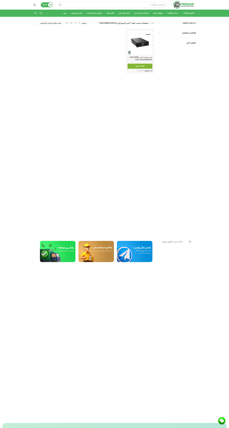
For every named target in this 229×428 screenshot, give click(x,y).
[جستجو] (60, 5)
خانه (152, 23)
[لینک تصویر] (173, 330)
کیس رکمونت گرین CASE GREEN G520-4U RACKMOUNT (140, 58)
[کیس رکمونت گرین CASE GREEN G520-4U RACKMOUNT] (140, 42)
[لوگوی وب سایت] (184, 4)
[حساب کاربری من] (34, 4)
